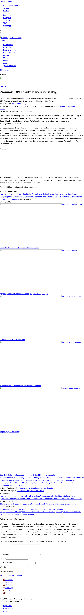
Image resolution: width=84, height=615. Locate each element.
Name (3, 558)
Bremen (6, 55)
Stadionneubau (37, 488)
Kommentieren (13, 199)
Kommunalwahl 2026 (24, 488)
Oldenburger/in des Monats (13, 6)
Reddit (78, 106)
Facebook (7, 15)
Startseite (4, 199)
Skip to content (6, 1)
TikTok (5, 23)
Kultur (5, 60)
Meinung (6, 58)
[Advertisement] (42, 163)
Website (3, 567)
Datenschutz (8, 608)
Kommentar (5, 554)
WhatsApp (7, 26)
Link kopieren (27, 199)
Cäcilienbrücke (49, 488)
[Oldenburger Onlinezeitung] (11, 576)
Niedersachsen (9, 53)
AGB (5, 611)
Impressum (7, 606)
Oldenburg (7, 47)
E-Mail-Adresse (6, 563)
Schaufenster (10, 66)
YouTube (6, 20)
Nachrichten (8, 45)
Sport (5, 63)
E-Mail (2, 109)
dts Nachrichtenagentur (21, 104)
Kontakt (6, 11)
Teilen (20, 199)
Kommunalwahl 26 (10, 50)
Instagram (7, 18)
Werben (6, 8)
